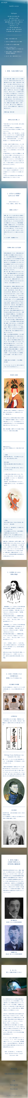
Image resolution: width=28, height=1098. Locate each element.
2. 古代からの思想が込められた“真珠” (13, 41)
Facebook (14, 1089)
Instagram (14, 1085)
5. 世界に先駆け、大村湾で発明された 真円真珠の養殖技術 (13, 52)
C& (14, 1081)
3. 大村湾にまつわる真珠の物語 (12, 44)
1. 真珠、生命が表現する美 (11, 38)
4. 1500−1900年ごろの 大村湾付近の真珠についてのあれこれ (14, 48)
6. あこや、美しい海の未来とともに (13, 56)
